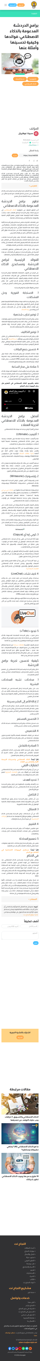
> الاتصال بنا (31, 1321)
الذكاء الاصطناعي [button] (30, 84)
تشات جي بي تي (7, 490)
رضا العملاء (25, 309)
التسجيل (13, 5)
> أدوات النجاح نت (29, 1282)
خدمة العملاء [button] (20, 79)
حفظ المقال (33, 145)
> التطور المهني (30, 1260)
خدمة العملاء (12, 339)
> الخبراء (33, 1276)
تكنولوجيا (25, 142)
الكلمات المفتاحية (32, 569)
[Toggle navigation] (5, 5)
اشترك (20, 1037)
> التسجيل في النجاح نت (27, 1312)
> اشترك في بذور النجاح (27, 1308)
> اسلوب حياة (30, 1257)
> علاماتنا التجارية (29, 1318)
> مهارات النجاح (30, 1251)
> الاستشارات (31, 1273)
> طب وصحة (30, 1264)
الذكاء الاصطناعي (10, 210)
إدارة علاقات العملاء (26, 453)
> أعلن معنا (31, 1302)
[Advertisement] (20, 106)
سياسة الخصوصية (23, 1352)
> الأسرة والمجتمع (29, 1267)
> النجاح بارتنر (30, 1305)
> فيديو (33, 1270)
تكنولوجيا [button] (33, 79)
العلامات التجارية (11, 772)
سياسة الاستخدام (12, 1352)
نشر (35, 943)
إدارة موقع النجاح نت (30, 915)
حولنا (30, 1352)
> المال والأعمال (30, 1254)
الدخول (20, 5)
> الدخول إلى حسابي (28, 1315)
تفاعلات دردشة (18, 645)
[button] (20, 186)
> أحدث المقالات (29, 1248)
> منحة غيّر (31, 1292)
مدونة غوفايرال (25, 133)
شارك (15, 155)
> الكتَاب (33, 1279)
